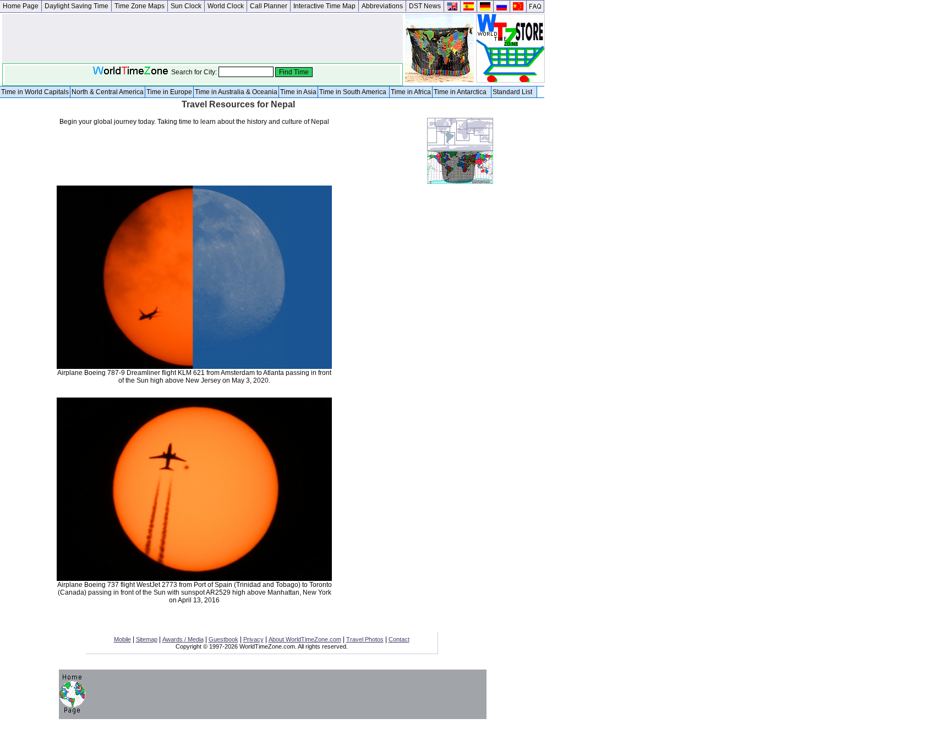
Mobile (122, 639)
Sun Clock (186, 6)
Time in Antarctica (462, 92)
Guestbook (223, 639)
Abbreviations (382, 6)
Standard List (514, 92)
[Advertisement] (381, 283)
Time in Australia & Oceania (236, 92)
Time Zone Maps (139, 6)
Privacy (253, 639)
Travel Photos (365, 639)
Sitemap (146, 639)
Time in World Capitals (35, 92)
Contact (399, 639)
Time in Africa (411, 92)
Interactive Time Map (324, 6)
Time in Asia (298, 92)
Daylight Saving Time (76, 6)
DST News (425, 6)
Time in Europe (169, 92)
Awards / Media (183, 639)
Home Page (21, 6)
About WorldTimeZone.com (305, 639)
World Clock (225, 6)
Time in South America (353, 92)
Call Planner (268, 6)
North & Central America (108, 92)
